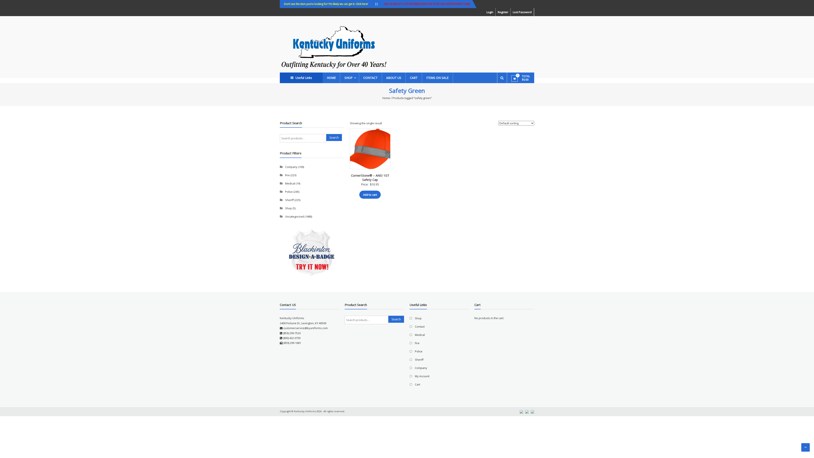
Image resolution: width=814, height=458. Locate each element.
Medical (290, 183)
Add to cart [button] (370, 195)
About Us (393, 78)
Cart (414, 78)
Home (331, 78)
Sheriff (289, 200)
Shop (348, 78)
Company (291, 167)
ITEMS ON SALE (437, 78)
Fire (287, 175)
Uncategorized (294, 216)
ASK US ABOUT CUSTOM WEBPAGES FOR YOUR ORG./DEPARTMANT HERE (427, 4)
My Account (422, 376)
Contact (370, 78)
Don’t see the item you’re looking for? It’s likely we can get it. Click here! (326, 4)
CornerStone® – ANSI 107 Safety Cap (370, 177)
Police (289, 192)
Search (334, 137)
